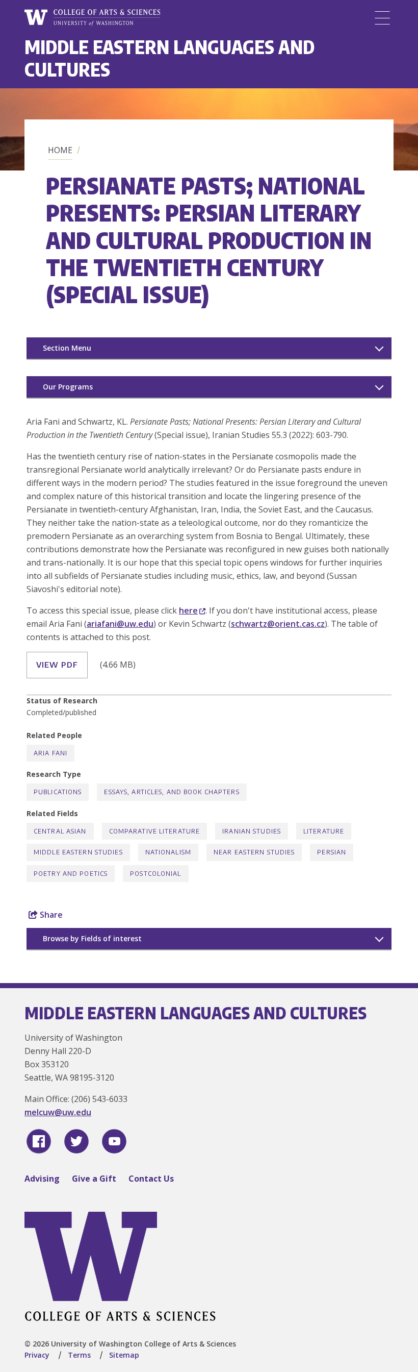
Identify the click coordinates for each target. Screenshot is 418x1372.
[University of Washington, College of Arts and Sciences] (92, 18)
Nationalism (168, 852)
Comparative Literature (154, 831)
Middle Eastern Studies (78, 852)
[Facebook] (38, 1141)
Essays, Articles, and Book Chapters (171, 792)
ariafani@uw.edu (120, 623)
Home (60, 150)
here (188, 610)
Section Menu (67, 348)
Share (50, 914)
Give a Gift (94, 1178)
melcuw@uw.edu (57, 1112)
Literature (323, 831)
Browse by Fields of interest (92, 938)
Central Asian (60, 831)
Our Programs (68, 386)
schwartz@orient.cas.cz (278, 623)
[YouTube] (114, 1141)
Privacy (36, 1355)
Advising (42, 1178)
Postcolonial (155, 873)
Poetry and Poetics (71, 873)
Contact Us (151, 1178)
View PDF (57, 664)
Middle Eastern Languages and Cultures (169, 58)
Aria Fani (50, 753)
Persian (331, 852)
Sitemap (124, 1355)
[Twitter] (76, 1141)
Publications (58, 792)
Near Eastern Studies (254, 852)
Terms (79, 1355)
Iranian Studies (251, 831)
